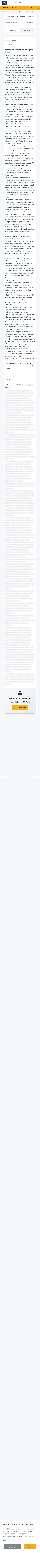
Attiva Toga (22, 708)
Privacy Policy (21, 1540)
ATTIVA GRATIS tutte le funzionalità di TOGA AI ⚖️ (20, 8)
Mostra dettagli (9, 1540)
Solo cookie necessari (12, 1546)
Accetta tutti (30, 1546)
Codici (15, 3)
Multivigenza (13, 30)
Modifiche (27, 30)
